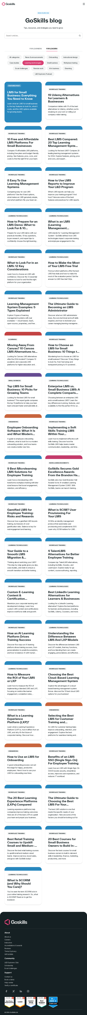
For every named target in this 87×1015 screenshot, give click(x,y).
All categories (14, 57)
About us (8, 937)
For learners (36, 49)
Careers (7, 940)
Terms (7, 951)
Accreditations (10, 945)
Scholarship (9, 965)
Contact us (8, 977)
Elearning (68, 68)
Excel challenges (21, 68)
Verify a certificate (11, 985)
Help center (9, 982)
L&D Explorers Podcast (43, 74)
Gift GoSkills (9, 954)
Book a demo (9, 980)
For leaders (51, 49)
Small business (52, 63)
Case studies (14, 63)
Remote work (38, 68)
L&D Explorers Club (12, 962)
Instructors (8, 943)
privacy (13, 951)
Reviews (8, 948)
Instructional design (71, 57)
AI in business (54, 68)
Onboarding (53, 57)
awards (19, 945)
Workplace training (70, 63)
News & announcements (34, 57)
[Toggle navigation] (83, 4)
